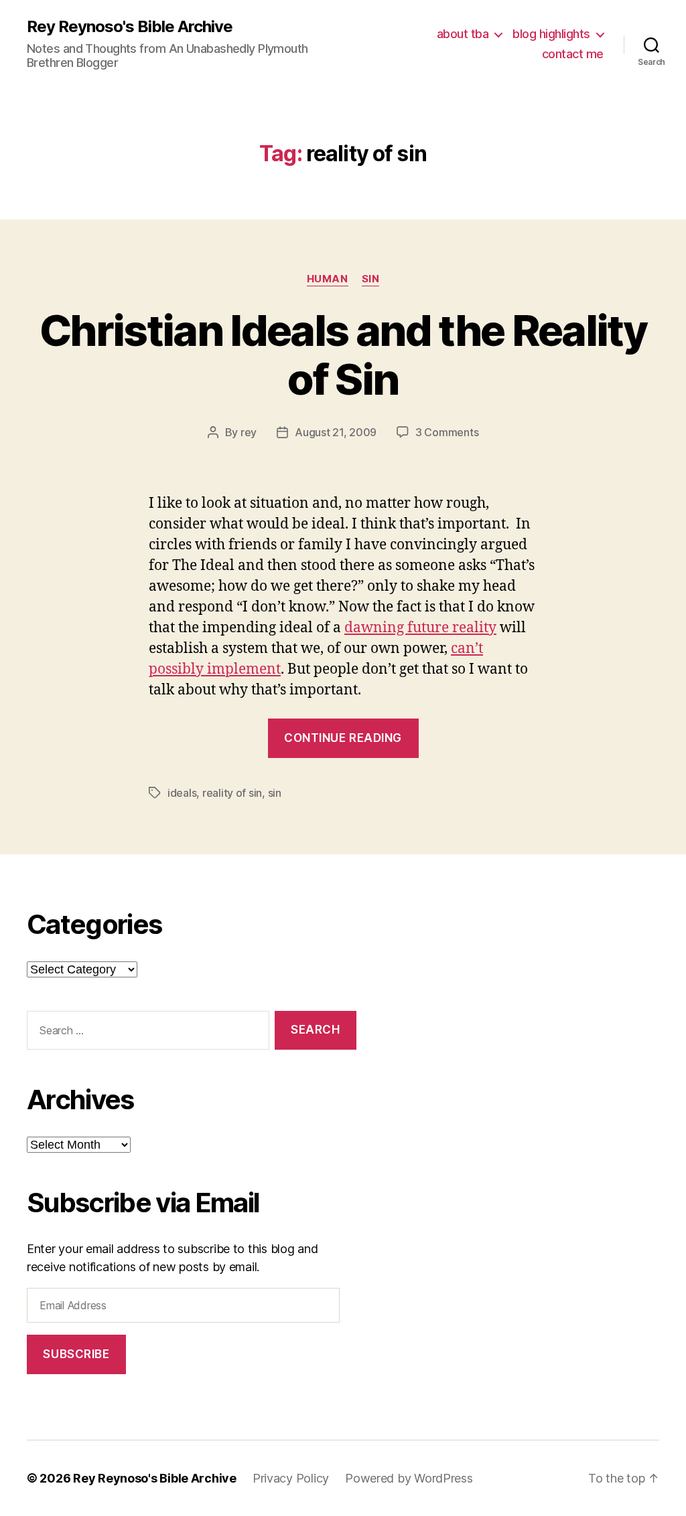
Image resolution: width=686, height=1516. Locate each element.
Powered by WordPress (409, 1478)
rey (249, 432)
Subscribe (76, 1354)
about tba (463, 34)
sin (371, 279)
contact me (573, 54)
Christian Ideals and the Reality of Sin (343, 354)
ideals (181, 792)
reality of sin (232, 792)
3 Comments (446, 432)
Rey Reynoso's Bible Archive (129, 27)
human (327, 279)
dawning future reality (420, 628)
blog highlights (551, 34)
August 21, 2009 (335, 432)
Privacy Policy (291, 1478)
